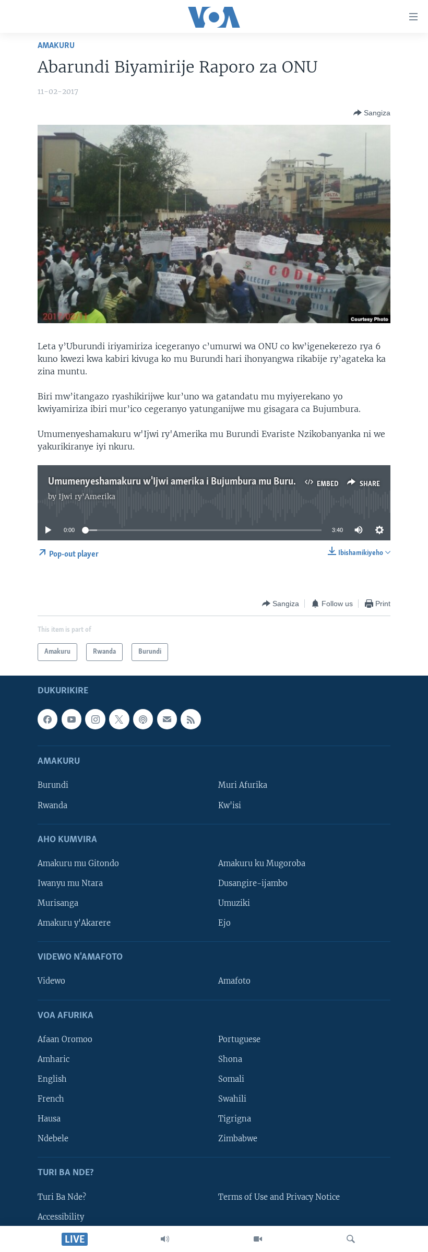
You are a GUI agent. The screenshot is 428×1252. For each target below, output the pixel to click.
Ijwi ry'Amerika (86, 496)
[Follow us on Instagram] (95, 719)
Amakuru (56, 45)
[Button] (371, 113)
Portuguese (239, 1039)
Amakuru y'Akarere (74, 923)
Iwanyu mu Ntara (70, 883)
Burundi (53, 785)
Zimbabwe (237, 1138)
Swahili (232, 1099)
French (51, 1099)
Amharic (53, 1059)
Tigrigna (234, 1119)
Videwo (51, 981)
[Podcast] (143, 719)
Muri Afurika (242, 785)
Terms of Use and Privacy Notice (279, 1197)
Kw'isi (229, 805)
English (52, 1079)
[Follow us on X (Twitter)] (119, 719)
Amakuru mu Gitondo (78, 863)
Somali (231, 1079)
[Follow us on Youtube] (71, 719)
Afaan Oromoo (65, 1039)
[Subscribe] (167, 719)
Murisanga (58, 903)
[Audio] (165, 1239)
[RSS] (190, 719)
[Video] (258, 1239)
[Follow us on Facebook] (47, 719)
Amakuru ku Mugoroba (261, 863)
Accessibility (61, 1217)
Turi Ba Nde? (62, 1197)
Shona (230, 1059)
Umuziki (234, 903)
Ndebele (53, 1138)
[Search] (350, 1239)
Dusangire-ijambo (253, 883)
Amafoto (234, 981)
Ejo (224, 923)
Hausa (49, 1119)
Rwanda (52, 805)
